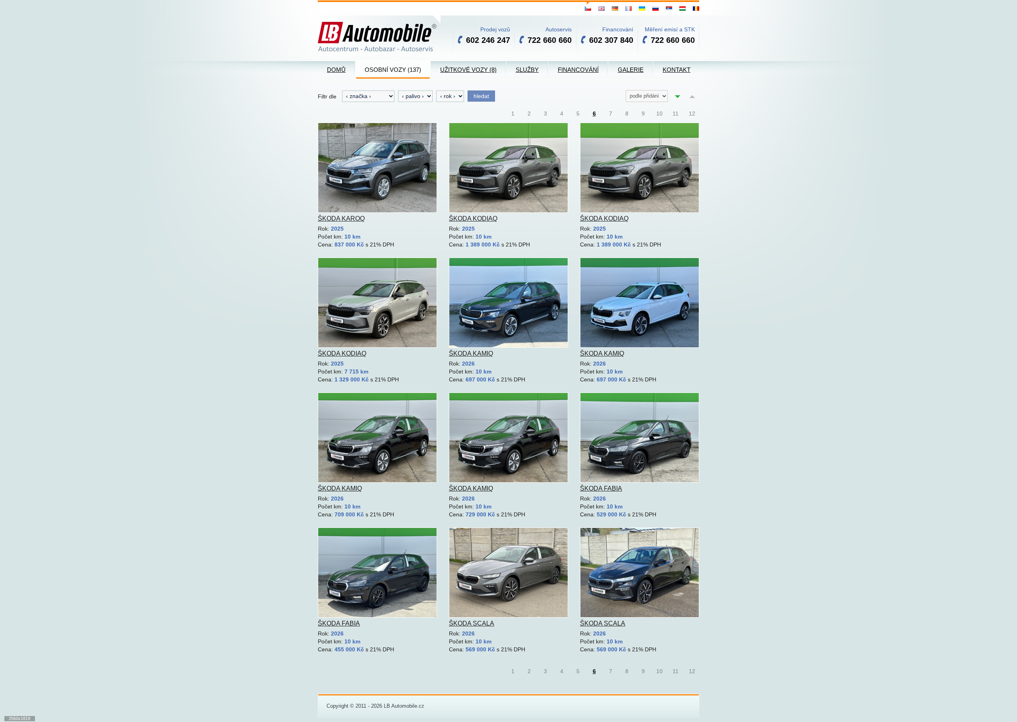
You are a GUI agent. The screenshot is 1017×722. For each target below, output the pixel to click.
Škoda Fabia (601, 488)
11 (676, 113)
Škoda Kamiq (471, 353)
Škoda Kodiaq (473, 218)
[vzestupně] (692, 96)
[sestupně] (677, 96)
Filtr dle (327, 96)
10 (659, 113)
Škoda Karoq (341, 218)
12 (692, 113)
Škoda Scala (471, 623)
